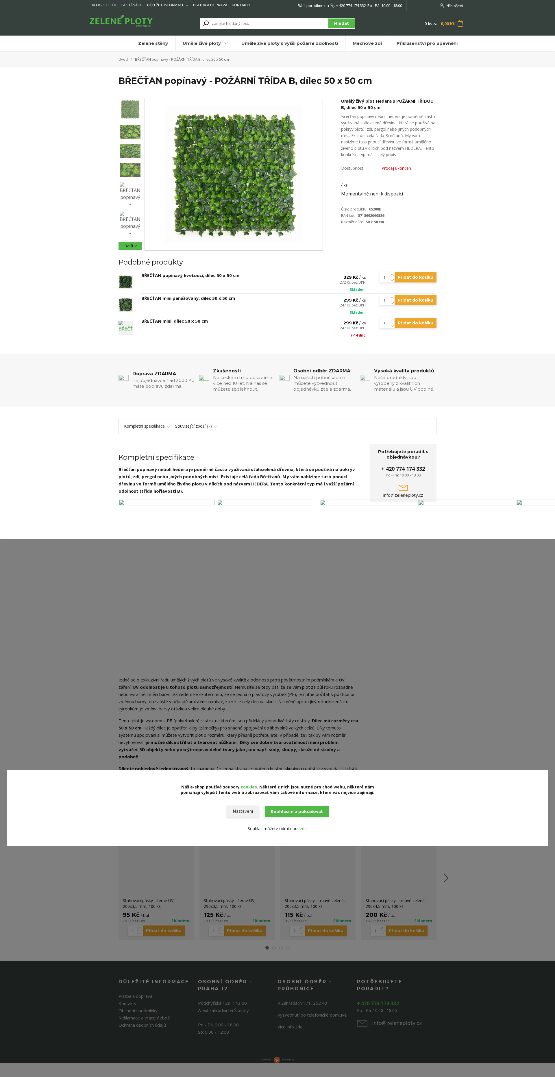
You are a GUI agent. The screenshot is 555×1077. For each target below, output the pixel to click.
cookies (249, 787)
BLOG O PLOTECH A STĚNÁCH (117, 5)
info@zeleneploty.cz (403, 495)
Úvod (123, 59)
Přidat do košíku (415, 277)
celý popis (387, 154)
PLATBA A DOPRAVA (210, 5)
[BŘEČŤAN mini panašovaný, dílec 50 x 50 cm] (126, 305)
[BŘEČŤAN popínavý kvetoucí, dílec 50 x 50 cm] (126, 282)
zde (303, 828)
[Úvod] (125, 23)
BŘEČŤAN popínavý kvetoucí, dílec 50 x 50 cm (190, 275)
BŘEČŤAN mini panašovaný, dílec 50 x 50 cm (188, 298)
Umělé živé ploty (202, 43)
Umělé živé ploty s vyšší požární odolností (289, 43)
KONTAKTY (241, 5)
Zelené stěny (153, 43)
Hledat (341, 23)
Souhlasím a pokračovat (297, 811)
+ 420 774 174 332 (351, 5)
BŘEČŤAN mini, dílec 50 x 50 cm (174, 321)
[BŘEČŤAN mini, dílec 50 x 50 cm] (126, 328)
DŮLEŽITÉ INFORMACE (165, 5)
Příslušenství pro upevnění (427, 43)
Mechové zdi (367, 43)
